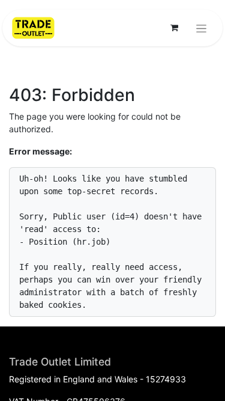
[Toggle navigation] (201, 28)
